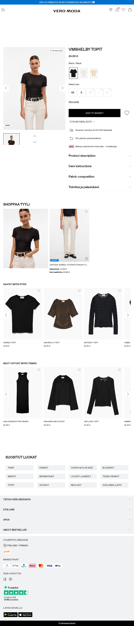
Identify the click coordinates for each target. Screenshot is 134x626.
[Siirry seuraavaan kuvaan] (34, 142)
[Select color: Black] (73, 73)
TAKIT (11, 467)
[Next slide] (128, 315)
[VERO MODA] (67, 11)
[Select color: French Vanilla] (94, 73)
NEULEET (76, 485)
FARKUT (43, 467)
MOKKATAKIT (46, 476)
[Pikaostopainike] (86, 258)
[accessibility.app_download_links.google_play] (10, 616)
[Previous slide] (6, 315)
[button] (73, 92)
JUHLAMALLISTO (112, 485)
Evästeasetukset (67, 623)
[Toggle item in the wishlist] (127, 113)
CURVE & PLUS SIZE (82, 467)
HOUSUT (44, 485)
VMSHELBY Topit (85, 49)
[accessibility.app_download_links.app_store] (25, 616)
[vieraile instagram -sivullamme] (10, 580)
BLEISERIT (108, 467)
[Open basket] (130, 10)
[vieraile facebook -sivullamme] (5, 580)
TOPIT (11, 485)
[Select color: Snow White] (83, 73)
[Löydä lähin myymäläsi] (110, 10)
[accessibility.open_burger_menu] (3, 10)
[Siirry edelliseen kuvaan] (34, 136)
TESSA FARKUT (110, 476)
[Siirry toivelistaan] (123, 10)
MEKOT (12, 476)
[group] (22, 321)
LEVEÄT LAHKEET (81, 476)
